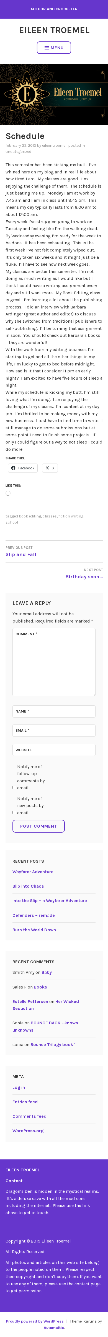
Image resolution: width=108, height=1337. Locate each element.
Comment (26, 634)
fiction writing (70, 516)
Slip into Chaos (28, 886)
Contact (14, 1180)
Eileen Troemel (54, 30)
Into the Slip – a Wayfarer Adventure (49, 900)
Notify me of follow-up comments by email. (31, 777)
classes (50, 516)
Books (40, 987)
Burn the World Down (34, 929)
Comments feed (29, 1116)
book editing (30, 516)
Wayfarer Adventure (32, 871)
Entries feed (25, 1101)
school (12, 522)
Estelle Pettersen (30, 1001)
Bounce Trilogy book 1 (53, 1044)
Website (24, 750)
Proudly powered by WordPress (35, 1321)
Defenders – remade (33, 915)
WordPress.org (27, 1130)
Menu (57, 47)
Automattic (54, 1327)
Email (22, 730)
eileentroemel (54, 145)
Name (22, 711)
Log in (18, 1087)
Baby (47, 972)
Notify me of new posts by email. (30, 805)
